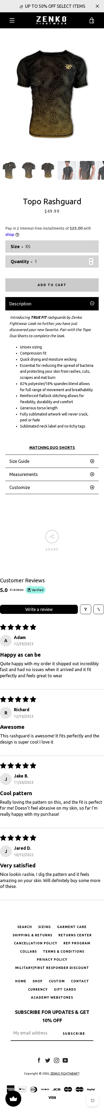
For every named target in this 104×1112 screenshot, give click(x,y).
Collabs (28, 951)
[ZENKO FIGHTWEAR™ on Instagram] (56, 1060)
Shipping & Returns (32, 935)
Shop (38, 981)
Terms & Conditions (63, 951)
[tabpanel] (52, 382)
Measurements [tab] (23, 474)
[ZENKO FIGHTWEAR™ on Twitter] (47, 1060)
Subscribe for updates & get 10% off (52, 1016)
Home (20, 981)
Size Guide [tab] (19, 461)
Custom (57, 981)
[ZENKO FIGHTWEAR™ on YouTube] (65, 1060)
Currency (38, 989)
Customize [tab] (19, 487)
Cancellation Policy (35, 943)
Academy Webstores (52, 997)
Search (24, 927)
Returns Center (75, 935)
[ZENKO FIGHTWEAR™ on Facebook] (39, 1060)
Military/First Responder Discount (52, 967)
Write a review (39, 609)
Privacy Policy (52, 959)
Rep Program (76, 943)
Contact (80, 981)
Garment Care (72, 927)
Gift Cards (65, 989)
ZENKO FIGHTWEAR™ (64, 1073)
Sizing (44, 927)
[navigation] (12, 20)
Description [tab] (20, 303)
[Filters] (85, 609)
